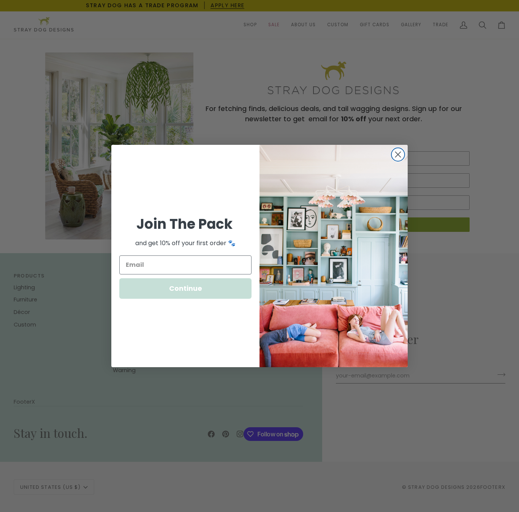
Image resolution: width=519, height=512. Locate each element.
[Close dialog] (398, 154)
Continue (185, 288)
